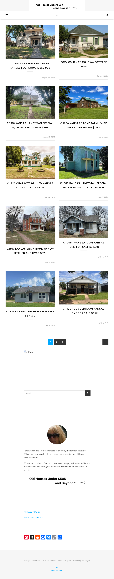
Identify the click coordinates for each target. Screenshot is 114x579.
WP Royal (86, 560)
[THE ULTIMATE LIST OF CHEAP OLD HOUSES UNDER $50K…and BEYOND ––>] (57, 6)
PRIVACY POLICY (32, 511)
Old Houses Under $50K (57, 560)
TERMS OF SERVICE (33, 517)
